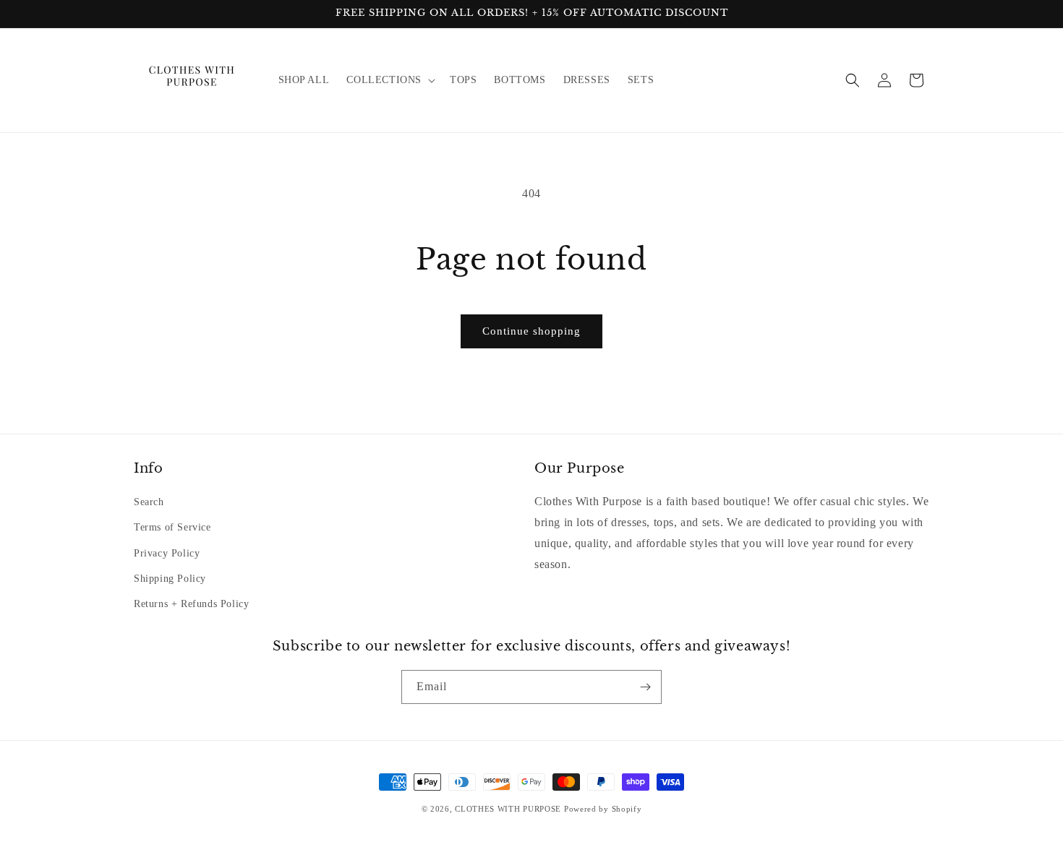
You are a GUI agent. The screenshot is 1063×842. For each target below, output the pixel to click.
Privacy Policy (167, 553)
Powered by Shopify (603, 808)
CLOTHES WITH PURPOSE (508, 808)
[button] (389, 80)
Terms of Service (172, 527)
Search (149, 502)
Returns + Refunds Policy (191, 603)
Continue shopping (531, 331)
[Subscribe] (645, 687)
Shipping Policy (170, 578)
